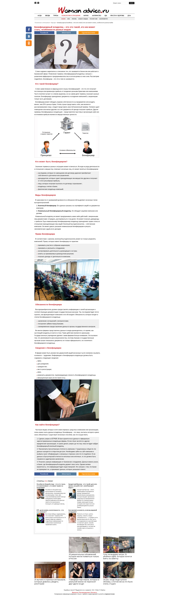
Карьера (63, 19)
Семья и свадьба (83, 19)
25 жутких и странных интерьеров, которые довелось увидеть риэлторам (50, 581)
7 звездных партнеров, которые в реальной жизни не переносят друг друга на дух (84, 581)
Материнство (96, 15)
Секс (68, 19)
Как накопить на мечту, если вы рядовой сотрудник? (82, 511)
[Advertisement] (118, 38)
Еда (106, 15)
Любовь (74, 19)
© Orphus (102, 590)
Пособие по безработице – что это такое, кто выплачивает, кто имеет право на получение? (51, 485)
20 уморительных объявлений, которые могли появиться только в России (84, 556)
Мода (40, 15)
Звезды (47, 15)
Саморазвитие (103, 19)
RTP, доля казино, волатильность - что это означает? (50, 511)
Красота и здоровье (117, 15)
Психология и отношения (71, 15)
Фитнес (86, 15)
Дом (129, 15)
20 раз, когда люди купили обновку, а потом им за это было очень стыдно (118, 581)
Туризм (55, 15)
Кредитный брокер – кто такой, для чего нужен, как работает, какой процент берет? (82, 485)
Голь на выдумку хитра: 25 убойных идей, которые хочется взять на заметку (117, 556)
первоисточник (110, 594)
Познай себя (93, 19)
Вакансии (75, 592)
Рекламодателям (84, 592)
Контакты (94, 592)
